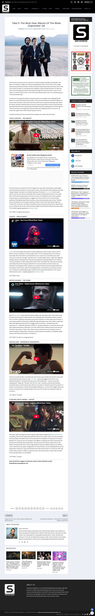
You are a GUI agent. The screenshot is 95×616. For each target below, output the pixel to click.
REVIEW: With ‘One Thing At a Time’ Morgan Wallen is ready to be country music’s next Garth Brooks (80, 178)
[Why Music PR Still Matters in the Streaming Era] (73, 106)
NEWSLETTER (59, 614)
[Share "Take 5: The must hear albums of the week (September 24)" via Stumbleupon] (37, 508)
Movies (26, 8)
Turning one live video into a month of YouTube (83, 114)
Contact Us (87, 8)
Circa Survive (48, 192)
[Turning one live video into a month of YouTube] (73, 114)
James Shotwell (28, 29)
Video (50, 8)
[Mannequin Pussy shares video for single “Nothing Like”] (44, 555)
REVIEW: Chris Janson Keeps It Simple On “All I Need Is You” (79, 186)
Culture (44, 8)
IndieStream (66, 8)
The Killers (34, 379)
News (43, 29)
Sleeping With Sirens (56, 434)
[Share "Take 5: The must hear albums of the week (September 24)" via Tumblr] (25, 508)
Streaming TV (35, 8)
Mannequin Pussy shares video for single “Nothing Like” (44, 564)
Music (19, 8)
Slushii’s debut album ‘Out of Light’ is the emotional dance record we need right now (59, 566)
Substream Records (76, 8)
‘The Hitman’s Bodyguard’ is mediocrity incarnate (27, 563)
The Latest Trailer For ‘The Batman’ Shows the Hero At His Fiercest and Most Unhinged (13, 565)
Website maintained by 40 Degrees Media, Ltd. (49, 612)
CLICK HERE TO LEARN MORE (81, 46)
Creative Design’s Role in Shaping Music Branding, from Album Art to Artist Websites (83, 132)
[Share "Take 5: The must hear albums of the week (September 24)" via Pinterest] (28, 508)
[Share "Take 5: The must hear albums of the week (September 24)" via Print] (43, 508)
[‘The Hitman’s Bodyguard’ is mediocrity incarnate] (29, 555)
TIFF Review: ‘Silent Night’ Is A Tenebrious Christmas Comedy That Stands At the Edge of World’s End (80, 214)
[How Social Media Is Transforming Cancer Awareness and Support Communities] (73, 140)
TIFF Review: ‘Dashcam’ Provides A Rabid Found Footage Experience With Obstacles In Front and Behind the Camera (80, 204)
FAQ (72, 614)
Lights (11, 252)
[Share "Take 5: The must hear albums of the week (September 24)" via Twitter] (19, 508)
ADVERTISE (67, 614)
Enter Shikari (17, 315)
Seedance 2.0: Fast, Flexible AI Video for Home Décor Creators (82, 122)
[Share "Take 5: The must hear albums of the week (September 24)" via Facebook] (16, 508)
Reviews (57, 8)
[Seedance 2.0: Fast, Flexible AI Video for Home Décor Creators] (73, 121)
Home (13, 8)
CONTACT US (77, 614)
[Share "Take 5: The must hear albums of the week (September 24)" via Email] (40, 508)
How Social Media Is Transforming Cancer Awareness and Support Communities (83, 142)
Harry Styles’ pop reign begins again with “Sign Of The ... (24, 2)
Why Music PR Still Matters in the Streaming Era (83, 106)
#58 (33, 208)
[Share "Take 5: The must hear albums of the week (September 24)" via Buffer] (34, 508)
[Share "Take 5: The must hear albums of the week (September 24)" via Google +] (22, 508)
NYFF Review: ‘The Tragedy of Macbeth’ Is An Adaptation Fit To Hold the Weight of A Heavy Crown (80, 194)
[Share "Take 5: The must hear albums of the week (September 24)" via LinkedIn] (31, 508)
